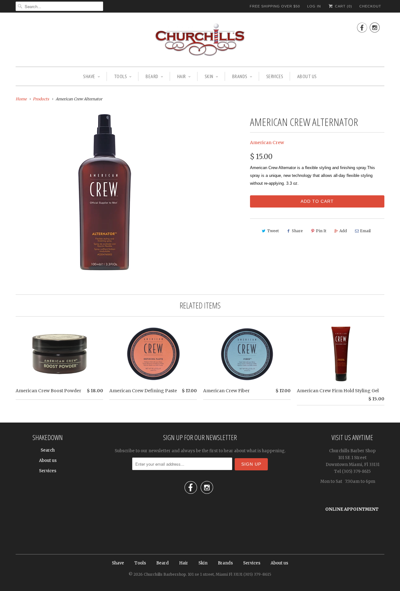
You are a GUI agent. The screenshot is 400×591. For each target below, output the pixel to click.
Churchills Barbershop (165, 574)
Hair (181, 76)
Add (343, 230)
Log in (314, 6)
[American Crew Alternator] (104, 192)
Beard (152, 76)
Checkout (370, 6)
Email (365, 230)
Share (297, 230)
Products (41, 99)
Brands (240, 76)
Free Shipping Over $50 (275, 6)
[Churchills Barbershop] (200, 41)
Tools (120, 76)
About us (307, 76)
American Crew (267, 142)
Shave (89, 76)
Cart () (343, 6)
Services (274, 76)
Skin (209, 76)
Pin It (321, 230)
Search (48, 450)
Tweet (273, 230)
